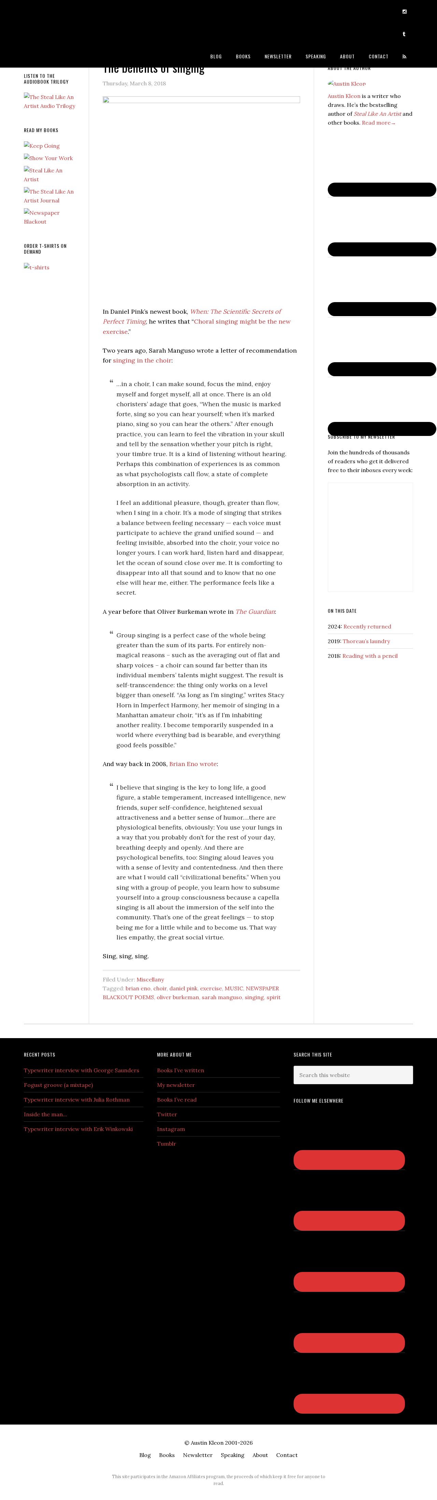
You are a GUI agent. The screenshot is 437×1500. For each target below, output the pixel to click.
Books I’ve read (177, 1099)
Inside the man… (45, 1114)
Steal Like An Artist (377, 113)
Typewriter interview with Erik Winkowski (78, 1129)
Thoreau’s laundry (366, 641)
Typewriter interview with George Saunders (81, 1070)
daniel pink (183, 988)
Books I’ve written (180, 1070)
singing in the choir (142, 360)
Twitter (167, 1114)
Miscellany (150, 979)
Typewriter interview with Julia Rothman (77, 1099)
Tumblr (166, 1143)
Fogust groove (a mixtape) (58, 1084)
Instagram (171, 1129)
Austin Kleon (78, 11)
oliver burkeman (178, 997)
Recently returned (367, 626)
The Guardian (255, 611)
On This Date (342, 610)
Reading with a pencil (370, 655)
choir (160, 988)
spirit (274, 997)
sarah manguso (222, 997)
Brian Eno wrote (193, 764)
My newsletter (176, 1084)
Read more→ (379, 122)
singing (254, 997)
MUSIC (234, 988)
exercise (211, 988)
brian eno (138, 988)
